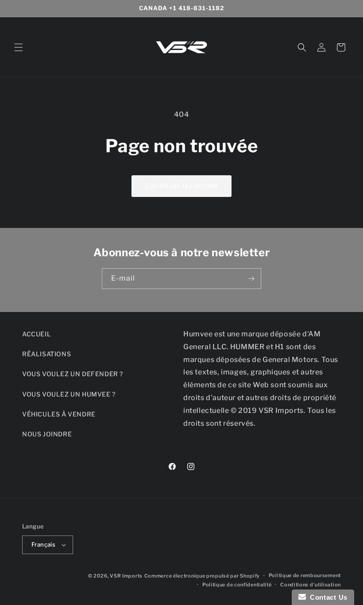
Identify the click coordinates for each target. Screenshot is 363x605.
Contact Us (327, 597)
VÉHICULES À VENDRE (59, 414)
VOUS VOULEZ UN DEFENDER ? (72, 374)
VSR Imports (126, 576)
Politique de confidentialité (237, 585)
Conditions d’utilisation (310, 585)
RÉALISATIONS (46, 354)
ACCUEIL (36, 334)
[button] (18, 47)
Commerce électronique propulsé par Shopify (202, 576)
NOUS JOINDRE (47, 434)
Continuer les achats (181, 186)
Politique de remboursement (305, 575)
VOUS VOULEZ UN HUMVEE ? (69, 394)
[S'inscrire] (251, 278)
